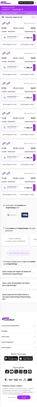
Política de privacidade (17, 394)
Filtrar (33, 17)
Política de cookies (27, 392)
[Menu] (36, 3)
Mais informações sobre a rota (18, 253)
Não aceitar (11, 397)
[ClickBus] (5, 3)
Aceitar (24, 397)
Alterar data (31, 13)
